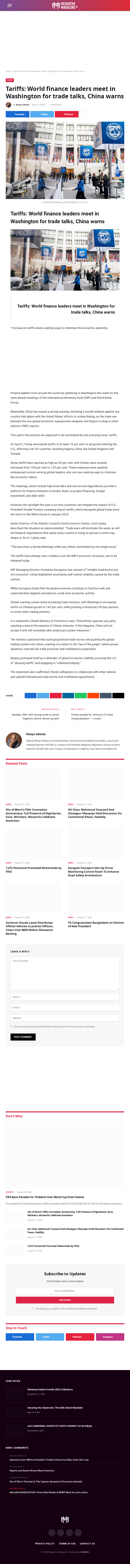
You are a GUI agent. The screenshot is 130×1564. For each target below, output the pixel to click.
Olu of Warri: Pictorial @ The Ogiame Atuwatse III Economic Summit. (46, 1481)
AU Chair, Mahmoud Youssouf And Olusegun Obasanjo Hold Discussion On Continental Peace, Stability (95, 813)
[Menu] (9, 5)
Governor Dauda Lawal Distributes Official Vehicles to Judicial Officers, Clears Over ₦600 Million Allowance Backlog (29, 928)
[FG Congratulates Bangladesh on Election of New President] (96, 897)
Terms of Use (67, 1543)
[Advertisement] (65, 40)
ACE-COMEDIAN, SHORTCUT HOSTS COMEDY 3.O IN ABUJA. (59, 1425)
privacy (83, 1308)
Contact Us (87, 1543)
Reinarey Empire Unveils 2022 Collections (50, 1389)
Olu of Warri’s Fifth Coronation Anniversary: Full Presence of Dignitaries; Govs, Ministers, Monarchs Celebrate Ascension (33, 815)
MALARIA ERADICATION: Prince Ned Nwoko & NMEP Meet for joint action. (49, 1492)
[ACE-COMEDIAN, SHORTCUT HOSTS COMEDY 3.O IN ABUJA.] (15, 1430)
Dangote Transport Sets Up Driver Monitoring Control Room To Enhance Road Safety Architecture (93, 871)
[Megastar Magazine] (65, 5)
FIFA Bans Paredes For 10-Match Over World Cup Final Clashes (45, 1197)
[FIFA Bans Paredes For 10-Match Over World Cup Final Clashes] (65, 1154)
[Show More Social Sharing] (82, 114)
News (10, 80)
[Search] (121, 5)
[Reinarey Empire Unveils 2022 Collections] (15, 1393)
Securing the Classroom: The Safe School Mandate (54, 1407)
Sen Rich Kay (16, 1488)
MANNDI (85, 1552)
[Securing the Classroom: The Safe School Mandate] (15, 1412)
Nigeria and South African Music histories (32, 1470)
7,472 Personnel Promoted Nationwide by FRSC (33, 869)
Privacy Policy (45, 1543)
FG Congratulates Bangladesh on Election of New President (96, 924)
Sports (10, 1192)
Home (8, 71)
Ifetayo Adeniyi (22, 105)
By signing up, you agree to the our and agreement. (67, 1308)
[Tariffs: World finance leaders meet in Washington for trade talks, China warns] (65, 160)
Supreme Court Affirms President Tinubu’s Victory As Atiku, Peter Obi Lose (49, 1459)
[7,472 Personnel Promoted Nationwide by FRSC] (34, 843)
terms (72, 1308)
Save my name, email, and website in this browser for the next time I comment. (55, 1026)
